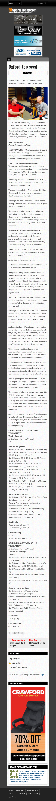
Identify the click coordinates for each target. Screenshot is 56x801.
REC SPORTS (20, 794)
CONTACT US (33, 794)
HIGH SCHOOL (32, 790)
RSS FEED (12, 797)
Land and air (14, 663)
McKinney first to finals (37, 644)
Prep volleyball (14, 658)
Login (42, 675)
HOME (10, 790)
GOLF (10, 794)
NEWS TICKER (18, 633)
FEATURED (20, 790)
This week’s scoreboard (17, 667)
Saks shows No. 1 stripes (17, 644)
